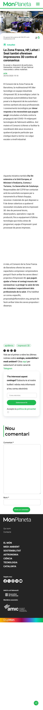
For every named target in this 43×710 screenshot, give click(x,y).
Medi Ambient (11, 546)
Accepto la (21, 409)
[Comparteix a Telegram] (15, 351)
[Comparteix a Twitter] (4, 351)
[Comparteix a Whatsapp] (11, 351)
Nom (6, 497)
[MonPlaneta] (15, 7)
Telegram (7, 368)
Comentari (8, 442)
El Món (7, 542)
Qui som (7, 528)
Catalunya (9, 566)
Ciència (7, 558)
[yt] (20, 582)
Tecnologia (10, 562)
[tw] (9, 582)
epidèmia (9, 345)
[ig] (13, 582)
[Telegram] (17, 582)
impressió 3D (24, 345)
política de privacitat (26, 409)
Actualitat (11, 45)
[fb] (5, 582)
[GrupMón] (21, 620)
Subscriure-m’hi (21, 402)
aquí (25, 361)
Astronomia (10, 554)
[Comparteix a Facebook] (8, 351)
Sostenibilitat (12, 550)
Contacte (7, 532)
